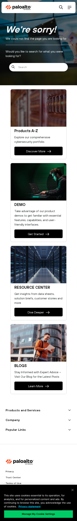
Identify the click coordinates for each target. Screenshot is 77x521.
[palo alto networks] (18, 7)
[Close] (72, 490)
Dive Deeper (36, 312)
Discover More (35, 151)
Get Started (36, 234)
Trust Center (13, 477)
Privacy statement (30, 506)
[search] (61, 7)
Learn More (35, 386)
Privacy (10, 471)
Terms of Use (13, 483)
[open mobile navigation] (69, 7)
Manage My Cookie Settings (38, 513)
